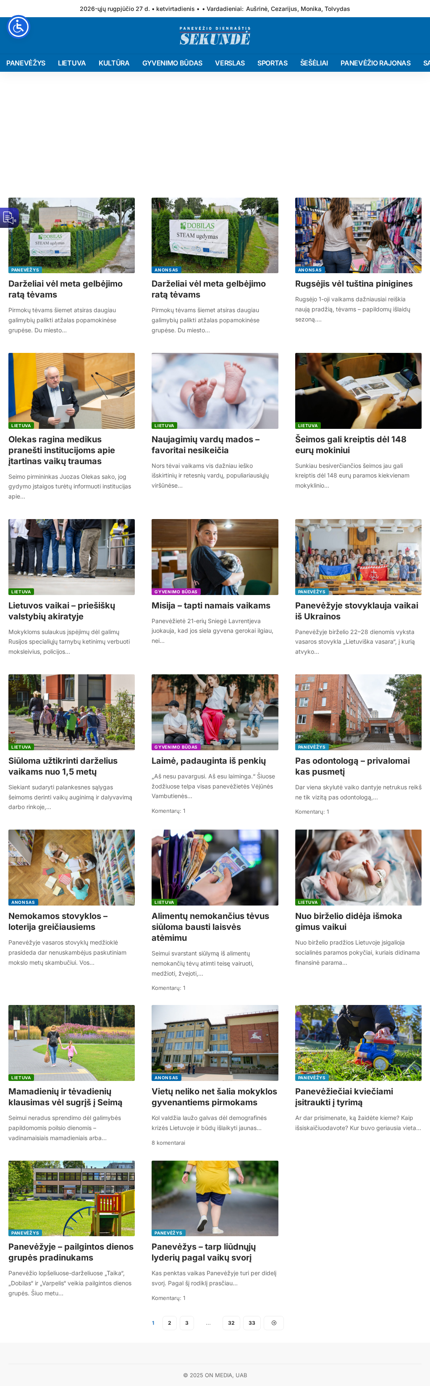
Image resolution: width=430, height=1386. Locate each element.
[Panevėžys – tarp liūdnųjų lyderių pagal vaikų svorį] (215, 1199)
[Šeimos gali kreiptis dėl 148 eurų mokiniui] (358, 391)
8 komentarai (168, 1142)
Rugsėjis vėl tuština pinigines (354, 284)
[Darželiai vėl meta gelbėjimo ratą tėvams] (71, 236)
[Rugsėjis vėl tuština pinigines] (358, 236)
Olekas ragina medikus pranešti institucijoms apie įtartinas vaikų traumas (61, 450)
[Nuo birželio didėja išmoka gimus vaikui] (358, 868)
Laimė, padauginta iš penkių (209, 761)
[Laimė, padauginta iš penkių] (215, 712)
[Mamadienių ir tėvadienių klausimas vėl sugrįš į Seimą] (71, 1043)
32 (231, 1323)
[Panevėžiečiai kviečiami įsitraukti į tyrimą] (358, 1043)
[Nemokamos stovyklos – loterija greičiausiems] (71, 868)
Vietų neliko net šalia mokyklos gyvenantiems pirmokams (214, 1096)
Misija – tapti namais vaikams (211, 605)
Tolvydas (337, 8)
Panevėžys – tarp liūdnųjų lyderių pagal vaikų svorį (204, 1252)
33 (252, 1323)
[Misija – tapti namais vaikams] (215, 557)
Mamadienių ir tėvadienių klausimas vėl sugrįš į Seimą (65, 1096)
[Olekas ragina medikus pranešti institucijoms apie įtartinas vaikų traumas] (71, 391)
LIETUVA (21, 425)
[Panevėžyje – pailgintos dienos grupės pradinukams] (71, 1199)
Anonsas (166, 269)
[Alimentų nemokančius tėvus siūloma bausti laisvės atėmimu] (215, 868)
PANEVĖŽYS (25, 269)
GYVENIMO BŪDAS (176, 591)
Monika (311, 8)
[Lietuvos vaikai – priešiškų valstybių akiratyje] (71, 557)
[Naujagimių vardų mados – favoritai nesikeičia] (215, 391)
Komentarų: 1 (168, 810)
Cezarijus (284, 8)
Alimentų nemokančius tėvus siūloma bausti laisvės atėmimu (210, 927)
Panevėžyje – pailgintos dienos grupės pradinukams (71, 1252)
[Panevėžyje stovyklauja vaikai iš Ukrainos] (358, 557)
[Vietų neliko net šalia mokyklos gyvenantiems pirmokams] (215, 1043)
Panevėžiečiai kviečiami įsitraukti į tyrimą (344, 1096)
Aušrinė (256, 8)
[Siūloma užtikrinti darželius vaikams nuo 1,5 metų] (71, 712)
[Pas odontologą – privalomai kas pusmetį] (358, 712)
